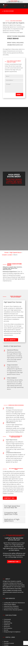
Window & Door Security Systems (13, 609)
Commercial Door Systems (11, 608)
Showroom (7, 626)
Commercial (7, 619)
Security (6, 630)
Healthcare (7, 624)
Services (6, 641)
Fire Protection (8, 628)
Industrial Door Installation (11, 606)
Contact (6, 645)
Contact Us (9, 498)
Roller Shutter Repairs (10, 604)
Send (18, 94)
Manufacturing (8, 623)
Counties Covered (9, 643)
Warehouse (7, 621)
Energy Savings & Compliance (12, 631)
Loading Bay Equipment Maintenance (14, 602)
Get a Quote (10, 340)
